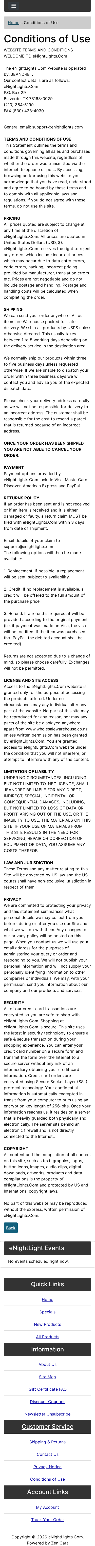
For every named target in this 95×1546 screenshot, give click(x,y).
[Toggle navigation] (13, 6)
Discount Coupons (47, 1401)
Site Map (47, 1376)
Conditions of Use (47, 1479)
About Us (47, 1364)
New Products (47, 1324)
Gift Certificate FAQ (48, 1389)
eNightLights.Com (65, 1536)
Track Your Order (47, 1519)
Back (10, 1227)
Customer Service (47, 1426)
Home (13, 22)
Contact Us (48, 1454)
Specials (47, 1311)
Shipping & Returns (47, 1441)
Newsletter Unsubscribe (47, 1414)
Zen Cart (59, 1542)
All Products (47, 1336)
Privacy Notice (47, 1466)
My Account (47, 1507)
